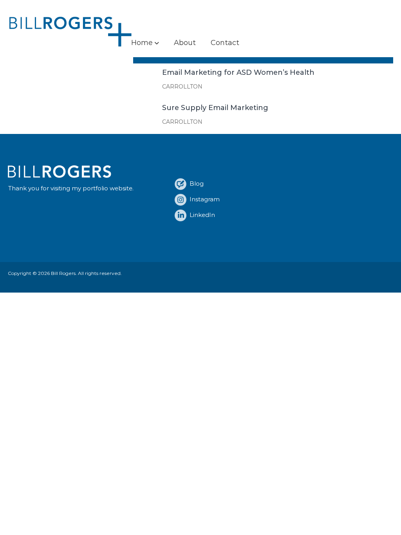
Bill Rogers (63, 273)
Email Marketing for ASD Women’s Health (238, 72)
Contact (225, 42)
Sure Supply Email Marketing (215, 107)
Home (142, 42)
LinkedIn (200, 215)
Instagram (203, 199)
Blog (195, 183)
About (185, 42)
